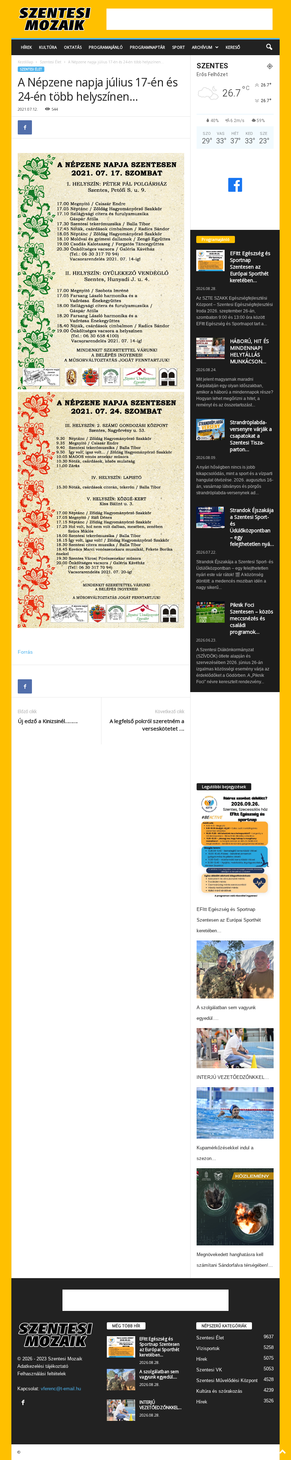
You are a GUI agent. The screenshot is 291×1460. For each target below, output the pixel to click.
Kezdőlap (25, 61)
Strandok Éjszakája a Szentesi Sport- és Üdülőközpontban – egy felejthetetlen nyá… (252, 527)
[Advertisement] (189, 19)
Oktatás (73, 47)
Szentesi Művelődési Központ (227, 1380)
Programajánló (106, 47)
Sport (178, 47)
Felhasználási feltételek (41, 1373)
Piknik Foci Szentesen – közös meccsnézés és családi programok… (251, 618)
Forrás (25, 652)
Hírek (26, 47)
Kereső (233, 47)
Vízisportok (208, 1348)
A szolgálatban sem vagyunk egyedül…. (159, 1374)
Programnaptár (147, 47)
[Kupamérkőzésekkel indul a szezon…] (235, 1113)
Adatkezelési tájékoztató (42, 1366)
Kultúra (48, 47)
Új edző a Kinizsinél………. (48, 720)
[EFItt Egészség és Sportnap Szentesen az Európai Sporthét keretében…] (234, 847)
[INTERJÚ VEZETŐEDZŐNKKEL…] (235, 1048)
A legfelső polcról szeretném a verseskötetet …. (147, 724)
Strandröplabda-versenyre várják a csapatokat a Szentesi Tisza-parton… (251, 436)
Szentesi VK (209, 1369)
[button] (269, 47)
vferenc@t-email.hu (61, 1388)
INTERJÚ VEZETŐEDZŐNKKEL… (233, 1077)
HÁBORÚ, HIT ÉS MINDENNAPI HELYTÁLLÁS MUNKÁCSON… (249, 351)
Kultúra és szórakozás (219, 1391)
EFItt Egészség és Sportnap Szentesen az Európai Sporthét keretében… (250, 267)
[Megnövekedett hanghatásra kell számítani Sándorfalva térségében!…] (235, 1206)
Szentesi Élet (50, 61)
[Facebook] (25, 127)
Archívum (202, 47)
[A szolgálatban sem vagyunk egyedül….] (235, 969)
